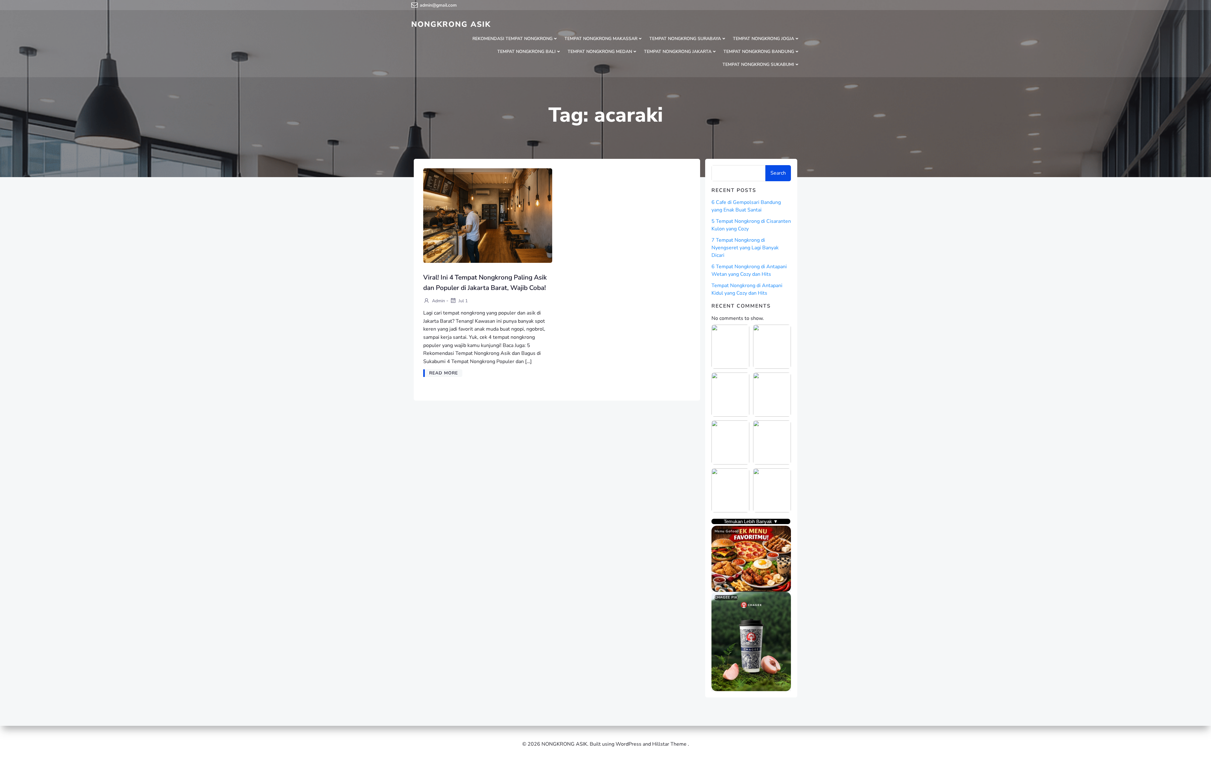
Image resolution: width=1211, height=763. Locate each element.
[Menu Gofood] (751, 558)
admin (438, 301)
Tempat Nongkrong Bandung (758, 52)
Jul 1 (462, 301)
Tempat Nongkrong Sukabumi (758, 64)
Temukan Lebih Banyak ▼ (751, 521)
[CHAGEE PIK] (751, 641)
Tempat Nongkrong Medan (600, 52)
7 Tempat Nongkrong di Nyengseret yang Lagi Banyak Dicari (745, 248)
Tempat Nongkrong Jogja (763, 39)
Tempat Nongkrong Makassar (601, 39)
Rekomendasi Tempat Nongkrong (512, 39)
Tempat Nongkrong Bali (526, 52)
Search (778, 173)
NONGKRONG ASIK (451, 24)
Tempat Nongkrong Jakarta (677, 52)
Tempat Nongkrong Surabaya (685, 39)
